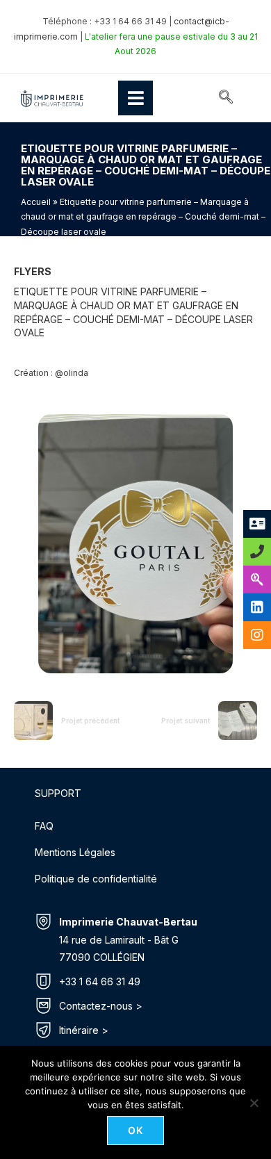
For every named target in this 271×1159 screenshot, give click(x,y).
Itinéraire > (83, 1030)
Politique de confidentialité (96, 879)
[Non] (254, 1103)
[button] (226, 98)
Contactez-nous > (100, 1006)
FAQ (44, 826)
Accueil (36, 202)
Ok (136, 1130)
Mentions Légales (75, 852)
